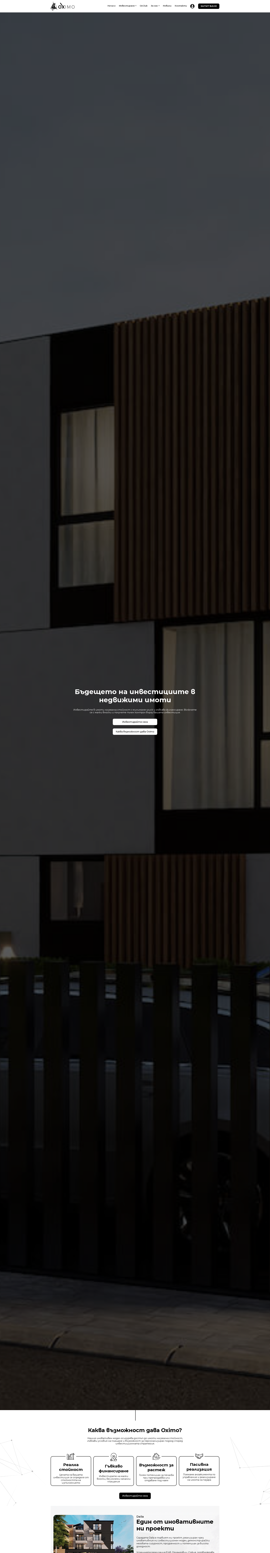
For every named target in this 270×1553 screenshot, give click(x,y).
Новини (167, 6)
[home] (63, 6)
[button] (127, 6)
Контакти (181, 6)
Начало (112, 6)
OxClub (144, 6)
